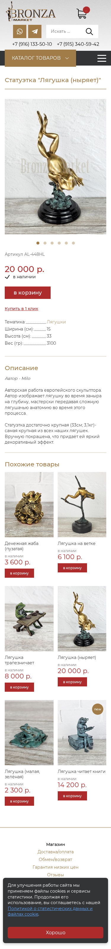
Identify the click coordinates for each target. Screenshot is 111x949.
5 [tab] (66, 243)
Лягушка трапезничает (19, 660)
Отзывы (55, 875)
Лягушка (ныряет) (77, 657)
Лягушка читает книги (82, 771)
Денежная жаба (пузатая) (21, 546)
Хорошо (55, 932)
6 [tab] (73, 243)
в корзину (28, 292)
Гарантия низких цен (55, 867)
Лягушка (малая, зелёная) (22, 774)
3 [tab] (52, 243)
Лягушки (56, 322)
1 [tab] (37, 243)
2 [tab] (45, 243)
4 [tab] (59, 243)
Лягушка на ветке (77, 543)
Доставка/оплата (56, 851)
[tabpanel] (55, 166)
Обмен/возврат (55, 859)
